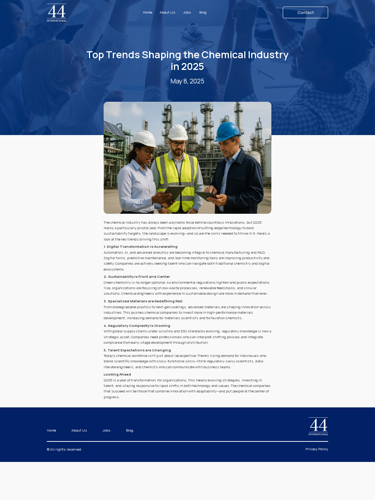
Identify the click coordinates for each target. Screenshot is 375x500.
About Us (167, 12)
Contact (305, 12)
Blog (203, 12)
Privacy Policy (316, 449)
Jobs (187, 12)
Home (147, 12)
